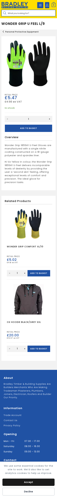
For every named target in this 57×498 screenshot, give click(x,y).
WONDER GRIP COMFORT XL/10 (25, 246)
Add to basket (28, 128)
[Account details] (47, 5)
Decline (28, 491)
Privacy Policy (12, 425)
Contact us (10, 420)
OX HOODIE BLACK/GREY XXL (24, 322)
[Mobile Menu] (40, 5)
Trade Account (13, 415)
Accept (28, 482)
